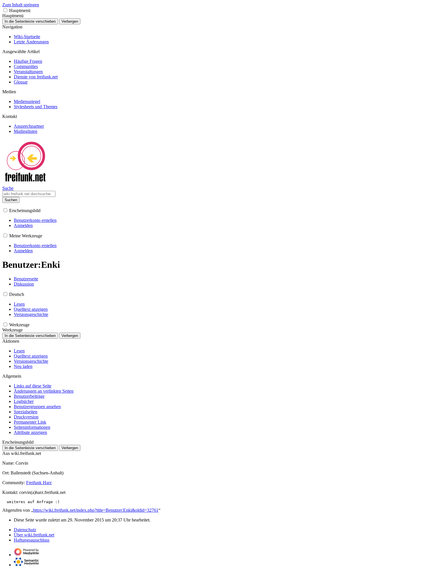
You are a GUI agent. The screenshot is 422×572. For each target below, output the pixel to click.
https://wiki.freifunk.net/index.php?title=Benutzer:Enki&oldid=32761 (95, 510)
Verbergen (69, 21)
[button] (5, 10)
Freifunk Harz (39, 482)
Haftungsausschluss (31, 540)
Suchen (11, 200)
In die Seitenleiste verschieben (30, 21)
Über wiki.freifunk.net (34, 534)
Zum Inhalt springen (20, 4)
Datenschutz (25, 529)
